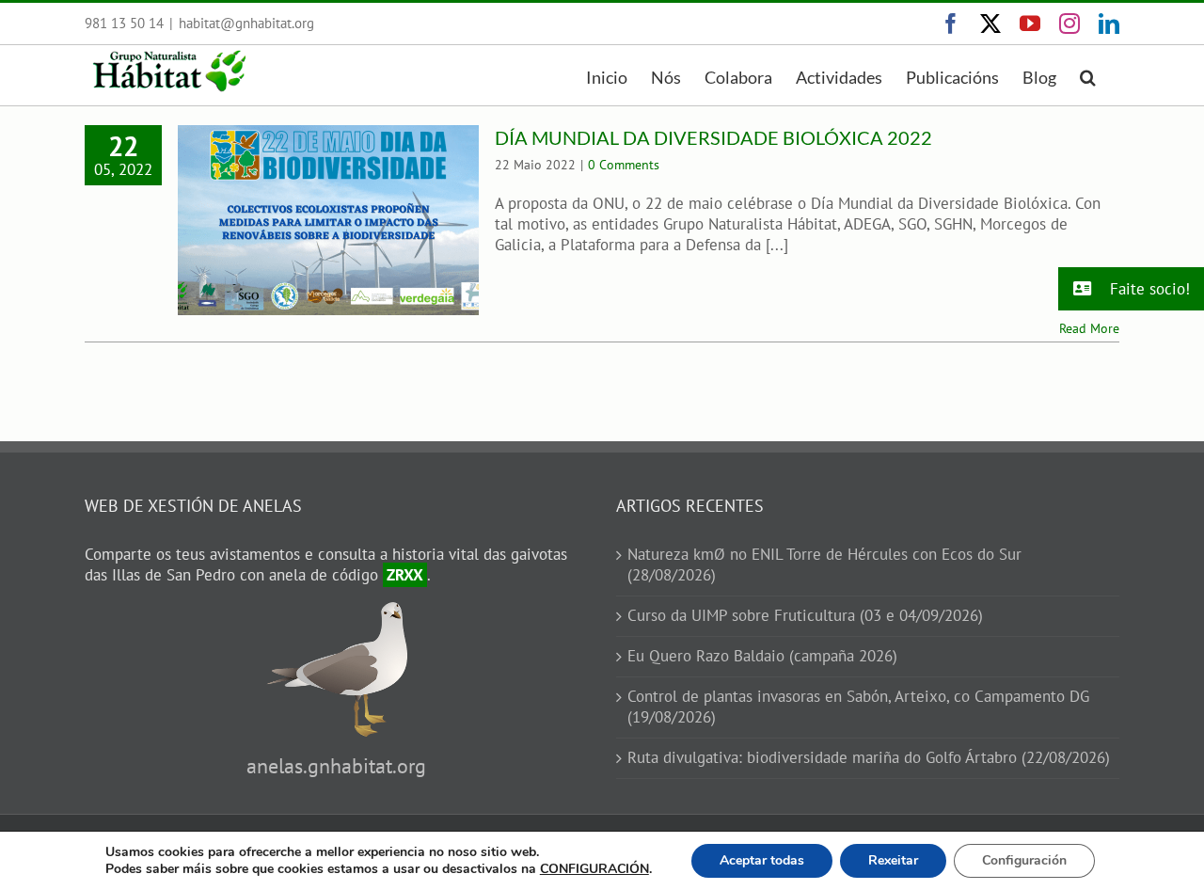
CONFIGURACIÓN (594, 869)
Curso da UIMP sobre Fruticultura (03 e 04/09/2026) (805, 616)
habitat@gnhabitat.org (246, 23)
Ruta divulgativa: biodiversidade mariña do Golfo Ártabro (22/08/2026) (868, 758)
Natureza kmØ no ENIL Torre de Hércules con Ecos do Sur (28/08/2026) (824, 565)
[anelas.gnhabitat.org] (336, 611)
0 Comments (623, 164)
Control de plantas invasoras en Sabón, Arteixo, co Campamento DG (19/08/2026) (858, 707)
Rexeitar (893, 860)
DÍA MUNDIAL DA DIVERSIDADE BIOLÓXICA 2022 (713, 137)
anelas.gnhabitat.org (336, 766)
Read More (1089, 328)
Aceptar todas (762, 860)
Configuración (1024, 860)
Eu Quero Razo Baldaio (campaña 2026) (762, 656)
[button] (1088, 75)
